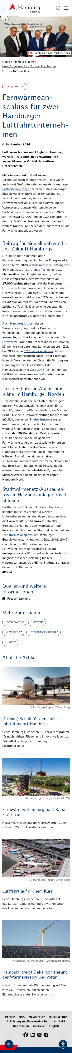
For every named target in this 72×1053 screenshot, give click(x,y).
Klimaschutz (13, 632)
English (54, 1026)
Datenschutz (58, 1017)
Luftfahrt (37, 622)
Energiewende (14, 86)
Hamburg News (24, 62)
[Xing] (46, 1035)
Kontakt (59, 1021)
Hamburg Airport (21, 323)
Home (6, 62)
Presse (10, 1017)
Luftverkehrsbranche (16, 189)
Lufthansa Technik (38, 270)
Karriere (39, 1026)
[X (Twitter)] (39, 1035)
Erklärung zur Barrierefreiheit (28, 1021)
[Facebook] (26, 1035)
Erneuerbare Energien (43, 632)
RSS (22, 1017)
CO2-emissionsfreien (38, 351)
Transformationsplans (17, 535)
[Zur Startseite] (21, 8)
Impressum (21, 1026)
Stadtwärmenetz (41, 419)
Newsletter (37, 1017)
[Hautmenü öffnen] (66, 8)
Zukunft (10, 642)
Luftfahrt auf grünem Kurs (27, 891)
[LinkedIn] (33, 1035)
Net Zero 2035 (34, 370)
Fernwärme (9, 342)
